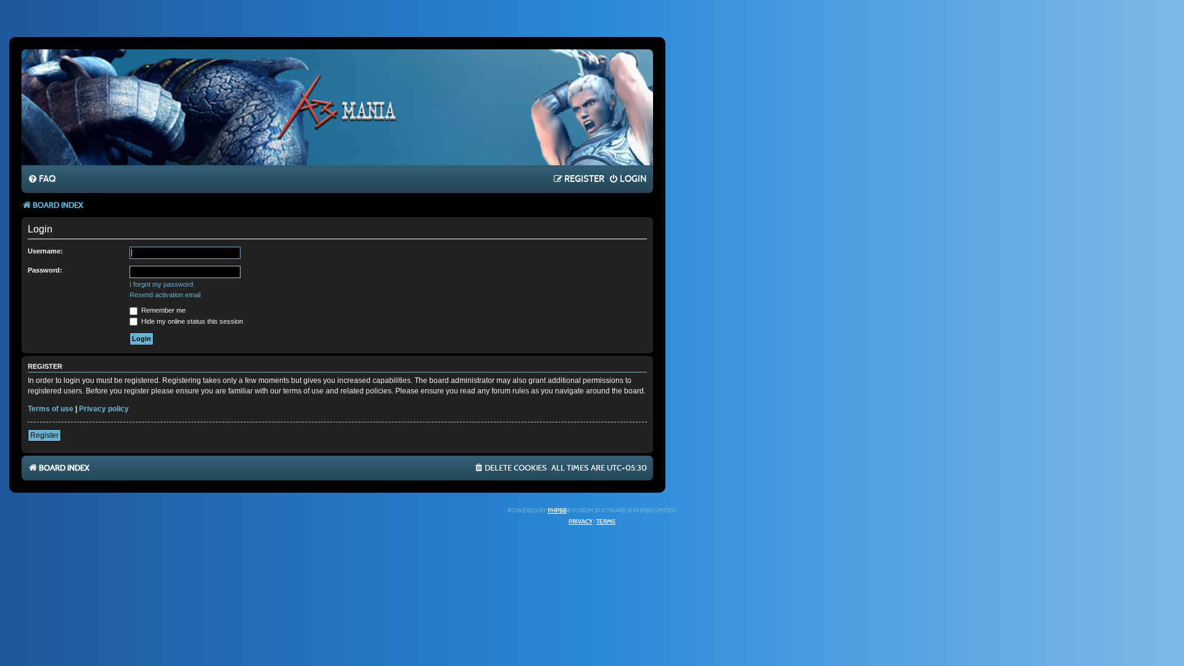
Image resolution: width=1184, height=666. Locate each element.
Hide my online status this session (191, 321)
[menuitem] (42, 179)
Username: (45, 251)
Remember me (162, 310)
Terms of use (50, 409)
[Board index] (337, 106)
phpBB (557, 511)
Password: (45, 270)
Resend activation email (165, 294)
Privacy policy (104, 409)
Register (44, 435)
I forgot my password (161, 284)
